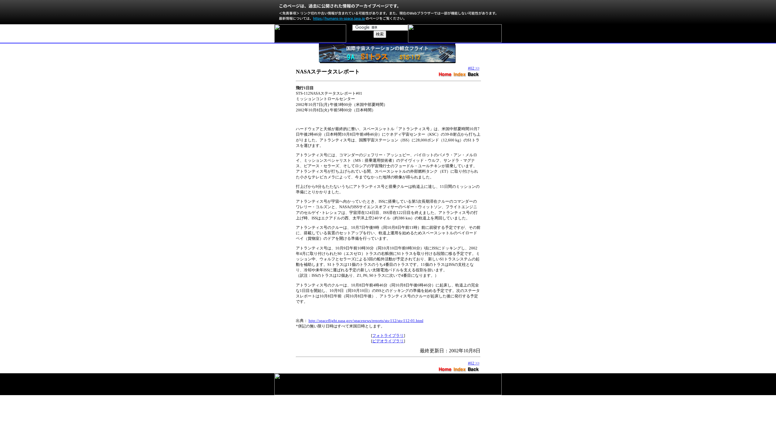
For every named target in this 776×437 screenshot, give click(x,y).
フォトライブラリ (388, 335)
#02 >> (474, 68)
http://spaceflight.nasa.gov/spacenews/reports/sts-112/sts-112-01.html (366, 320)
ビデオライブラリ (388, 341)
